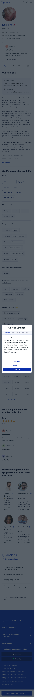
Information (25, 332)
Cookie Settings (16, 332)
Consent (7, 332)
